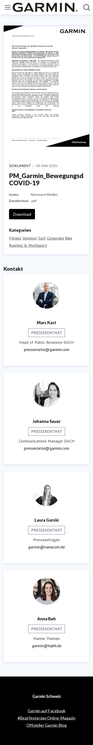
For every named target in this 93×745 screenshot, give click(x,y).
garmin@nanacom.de (46, 547)
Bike (68, 238)
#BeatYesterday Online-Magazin (46, 717)
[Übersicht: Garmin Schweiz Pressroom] (45, 7)
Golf (42, 238)
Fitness (15, 238)
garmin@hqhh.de (46, 645)
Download (22, 214)
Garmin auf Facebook (46, 710)
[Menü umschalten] (8, 7)
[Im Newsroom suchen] (86, 7)
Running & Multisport (28, 245)
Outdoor (30, 238)
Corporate (55, 238)
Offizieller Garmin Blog (46, 725)
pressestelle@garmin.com (46, 349)
